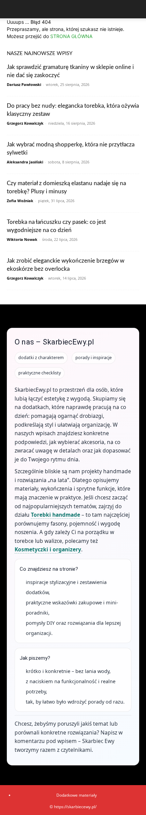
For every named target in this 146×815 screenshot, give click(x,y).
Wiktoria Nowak (22, 239)
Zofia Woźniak (20, 200)
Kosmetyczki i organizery (48, 549)
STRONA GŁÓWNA (71, 36)
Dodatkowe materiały (76, 795)
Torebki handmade (55, 514)
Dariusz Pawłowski (24, 84)
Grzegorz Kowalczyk (25, 123)
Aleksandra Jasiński (25, 161)
